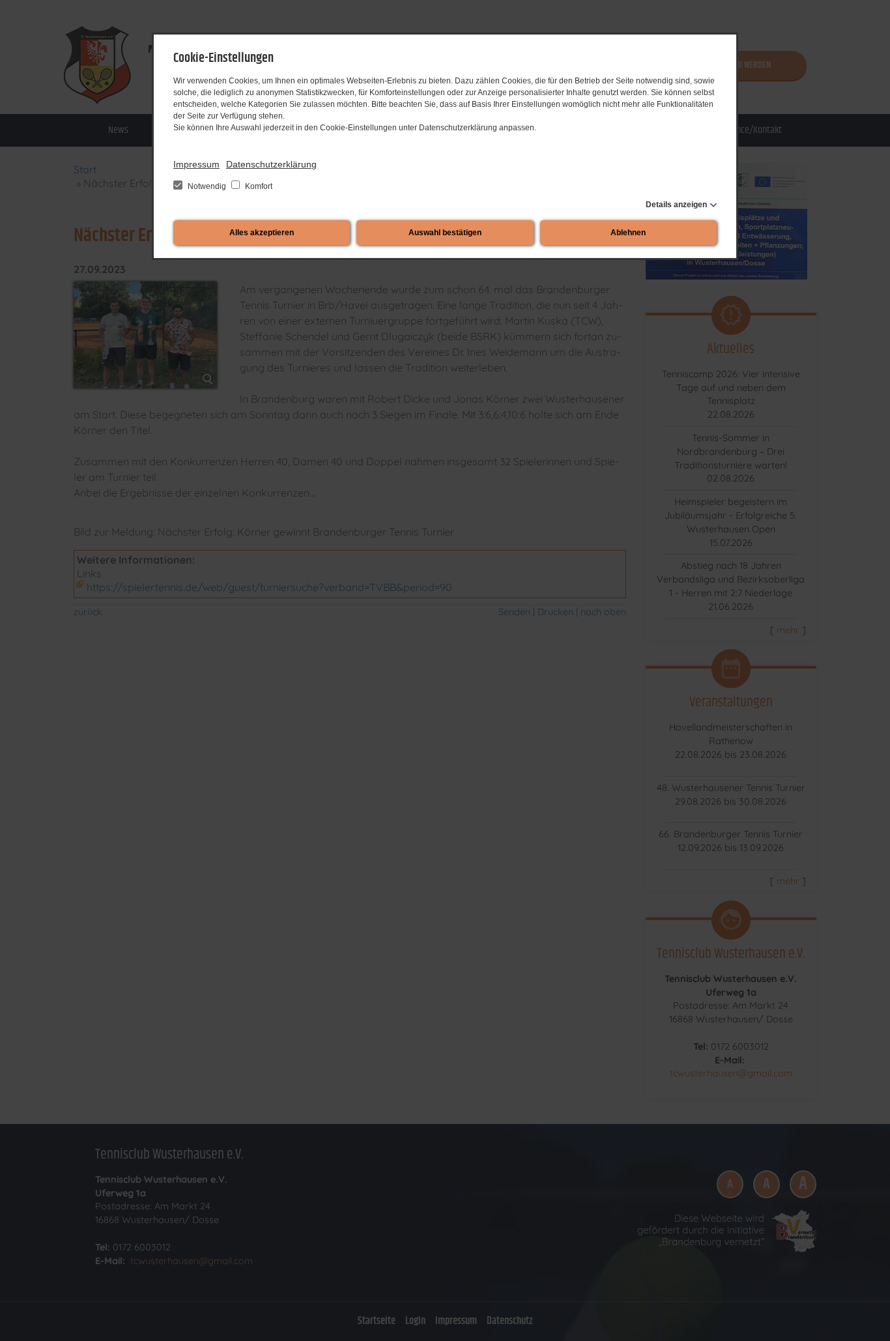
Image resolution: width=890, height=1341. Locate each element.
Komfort (257, 186)
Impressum (196, 164)
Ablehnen (628, 232)
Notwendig (207, 186)
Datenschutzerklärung (271, 164)
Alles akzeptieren (261, 232)
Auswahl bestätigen (445, 232)
